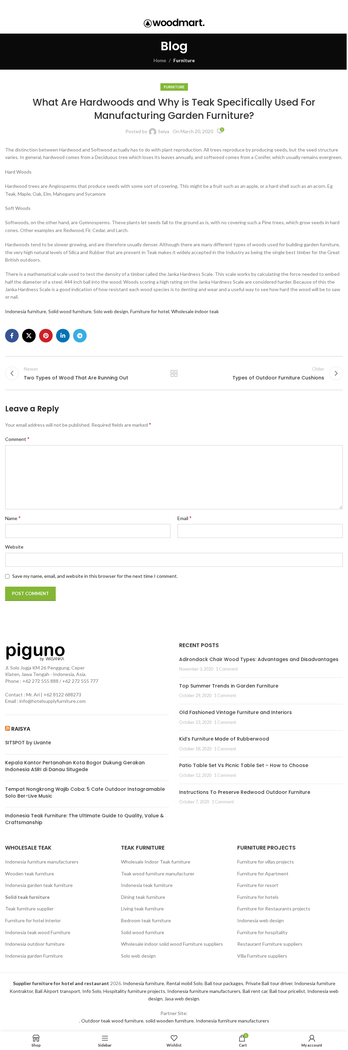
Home (160, 60)
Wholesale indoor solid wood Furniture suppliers (172, 944)
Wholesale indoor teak (195, 311)
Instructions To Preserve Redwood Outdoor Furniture (244, 792)
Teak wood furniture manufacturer (157, 873)
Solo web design (110, 311)
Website (14, 547)
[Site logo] (174, 22)
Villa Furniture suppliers (262, 956)
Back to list (174, 373)
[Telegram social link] (192, 6)
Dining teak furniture (143, 897)
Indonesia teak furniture (147, 885)
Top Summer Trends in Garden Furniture (228, 685)
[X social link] (163, 6)
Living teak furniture (142, 908)
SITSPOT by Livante (28, 743)
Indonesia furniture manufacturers (42, 862)
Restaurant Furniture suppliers (269, 944)
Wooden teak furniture (29, 873)
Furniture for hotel (149, 311)
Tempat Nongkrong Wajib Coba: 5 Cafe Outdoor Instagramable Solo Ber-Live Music (85, 792)
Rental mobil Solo (184, 983)
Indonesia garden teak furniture (39, 885)
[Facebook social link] (154, 6)
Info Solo (91, 991)
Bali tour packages (224, 983)
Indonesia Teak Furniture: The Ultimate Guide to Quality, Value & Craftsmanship (84, 819)
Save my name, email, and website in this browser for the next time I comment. (95, 576)
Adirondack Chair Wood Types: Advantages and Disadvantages (258, 659)
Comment (17, 438)
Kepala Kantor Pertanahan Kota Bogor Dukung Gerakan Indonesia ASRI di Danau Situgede (75, 766)
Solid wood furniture (69, 311)
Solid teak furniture (27, 897)
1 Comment (227, 669)
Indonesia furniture (25, 311)
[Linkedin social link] (183, 6)
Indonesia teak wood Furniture (37, 932)
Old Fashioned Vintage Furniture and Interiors (235, 712)
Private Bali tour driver (268, 983)
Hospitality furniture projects (134, 991)
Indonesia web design (260, 920)
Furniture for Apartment (263, 873)
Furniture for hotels (258, 897)
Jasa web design (181, 998)
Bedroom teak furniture (146, 920)
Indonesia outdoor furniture (35, 944)
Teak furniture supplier (29, 908)
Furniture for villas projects (265, 862)
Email (184, 518)
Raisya (20, 729)
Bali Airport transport (57, 991)
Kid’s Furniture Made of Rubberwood (224, 738)
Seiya (163, 131)
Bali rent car (255, 991)
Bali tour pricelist (287, 991)
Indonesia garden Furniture (34, 956)
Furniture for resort (257, 885)
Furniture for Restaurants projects (273, 908)
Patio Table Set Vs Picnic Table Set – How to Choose (243, 765)
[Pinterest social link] (173, 6)
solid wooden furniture (169, 1021)
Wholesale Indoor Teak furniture (155, 862)
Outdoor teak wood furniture (112, 1021)
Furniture (184, 60)
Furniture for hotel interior (33, 920)
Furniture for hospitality (262, 932)
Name (13, 518)
